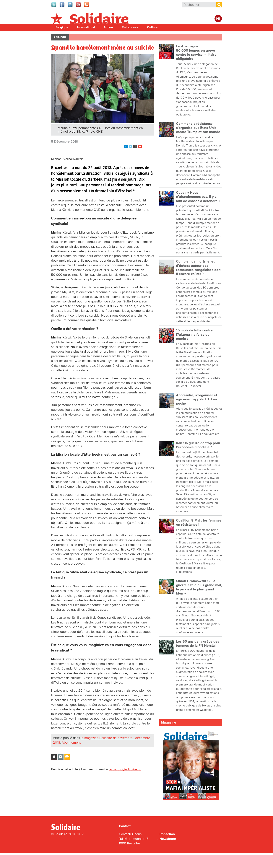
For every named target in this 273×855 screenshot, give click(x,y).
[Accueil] (67, 829)
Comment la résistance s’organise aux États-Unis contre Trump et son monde (198, 128)
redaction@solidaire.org (125, 769)
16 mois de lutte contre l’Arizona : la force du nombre (194, 334)
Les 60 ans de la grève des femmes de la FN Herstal (197, 643)
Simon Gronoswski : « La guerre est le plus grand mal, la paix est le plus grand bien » (199, 587)
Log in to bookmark (54, 757)
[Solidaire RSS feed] (87, 7)
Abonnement (71, 742)
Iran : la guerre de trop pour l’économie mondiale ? (198, 445)
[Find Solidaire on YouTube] (79, 7)
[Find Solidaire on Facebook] (62, 7)
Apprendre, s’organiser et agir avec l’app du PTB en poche (196, 399)
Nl (218, 19)
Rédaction (167, 834)
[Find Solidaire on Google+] (70, 7)
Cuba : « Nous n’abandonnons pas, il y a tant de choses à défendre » (198, 196)
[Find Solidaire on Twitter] (54, 7)
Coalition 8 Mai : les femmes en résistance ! (198, 522)
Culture (152, 27)
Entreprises (130, 27)
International (86, 27)
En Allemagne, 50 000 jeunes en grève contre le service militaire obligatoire (196, 52)
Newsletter (168, 839)
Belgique (62, 27)
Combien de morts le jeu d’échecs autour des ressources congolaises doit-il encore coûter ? (199, 267)
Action (108, 27)
